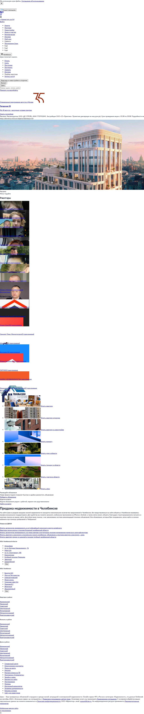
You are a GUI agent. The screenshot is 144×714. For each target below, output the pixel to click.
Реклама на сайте (10, 679)
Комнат (3, 83)
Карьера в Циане (10, 691)
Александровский (10, 577)
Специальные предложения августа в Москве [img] (16, 102)
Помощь (7, 684)
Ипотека (7, 37)
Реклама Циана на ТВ (12, 673)
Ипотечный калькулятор (13, 686)
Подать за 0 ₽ (9, 76)
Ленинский (4, 604)
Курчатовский (5, 611)
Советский (4, 606)
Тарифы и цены (10, 677)
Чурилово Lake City (11, 582)
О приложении (5, 711)
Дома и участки (10, 32)
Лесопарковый (9, 589)
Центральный (5, 608)
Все (6, 564)
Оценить (7, 70)
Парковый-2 (8, 584)
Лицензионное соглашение (107, 699)
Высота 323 (8, 573)
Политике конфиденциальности (49, 701)
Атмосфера (8, 546)
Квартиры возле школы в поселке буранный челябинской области (24, 530)
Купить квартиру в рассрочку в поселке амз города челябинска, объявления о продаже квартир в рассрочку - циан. (42, 535)
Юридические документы (13, 666)
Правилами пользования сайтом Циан (57, 699)
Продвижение (9, 682)
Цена (3, 85)
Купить (7, 61)
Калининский (5, 602)
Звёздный (8, 559)
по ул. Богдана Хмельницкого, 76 (16, 548)
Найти (15, 90)
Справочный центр (11, 664)
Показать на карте (6, 90)
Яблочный (8, 586)
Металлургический (7, 613)
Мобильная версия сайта (9, 708)
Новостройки (9, 30)
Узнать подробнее (6, 114)
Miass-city (7, 550)
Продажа (7, 28)
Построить (8, 67)
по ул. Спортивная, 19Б (12, 553)
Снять (6, 63)
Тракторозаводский (7, 615)
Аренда (7, 25)
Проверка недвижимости (13, 688)
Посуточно (8, 65)
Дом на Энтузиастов (11, 575)
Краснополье (9, 555)
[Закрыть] (1, 3)
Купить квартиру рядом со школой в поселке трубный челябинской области (28, 537)
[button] (72, 108)
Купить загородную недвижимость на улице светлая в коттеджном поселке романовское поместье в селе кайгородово (44, 532)
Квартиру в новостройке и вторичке (14, 80)
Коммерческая (9, 34)
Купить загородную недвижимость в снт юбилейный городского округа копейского (31, 528)
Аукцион (7, 670)
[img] (39, 102)
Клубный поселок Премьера (14, 557)
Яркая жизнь (9, 580)
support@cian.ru (85, 701)
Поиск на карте (10, 668)
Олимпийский (9, 562)
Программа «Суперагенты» (14, 675)
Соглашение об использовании (32, 1)
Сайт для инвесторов (12, 693)
